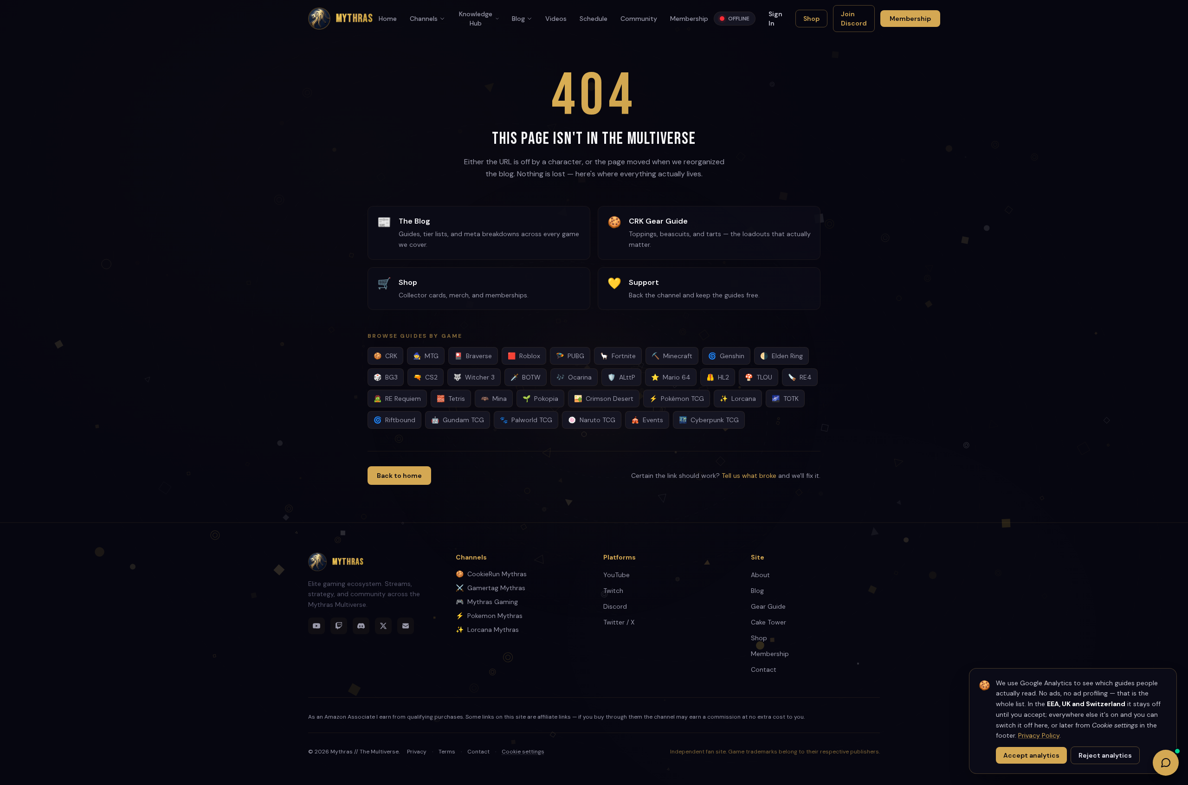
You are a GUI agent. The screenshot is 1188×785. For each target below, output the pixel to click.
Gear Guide (768, 606)
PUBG (570, 356)
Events (647, 420)
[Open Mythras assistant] (1166, 763)
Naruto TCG (591, 420)
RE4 (800, 377)
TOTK (785, 398)
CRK (385, 356)
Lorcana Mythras (487, 629)
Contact (763, 669)
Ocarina (574, 377)
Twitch (613, 590)
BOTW (525, 377)
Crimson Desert (603, 398)
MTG (426, 356)
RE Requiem (397, 398)
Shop (811, 18)
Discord (615, 606)
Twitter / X (618, 622)
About (760, 575)
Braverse (473, 356)
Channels (424, 18)
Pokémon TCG (676, 398)
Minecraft (672, 356)
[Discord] (361, 626)
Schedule (593, 18)
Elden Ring (781, 356)
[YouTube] (316, 626)
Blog (518, 18)
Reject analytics (1105, 755)
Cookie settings (523, 751)
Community (638, 18)
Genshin (726, 356)
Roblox (524, 356)
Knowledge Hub (475, 18)
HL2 (717, 377)
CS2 (425, 377)
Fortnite (618, 356)
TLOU (758, 377)
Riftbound (394, 420)
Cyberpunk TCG (709, 420)
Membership (689, 18)
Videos (556, 18)
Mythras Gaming (487, 602)
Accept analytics (1031, 755)
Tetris (451, 398)
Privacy (416, 751)
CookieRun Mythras (491, 574)
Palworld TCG (526, 420)
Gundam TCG (457, 420)
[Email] (405, 626)
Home (388, 18)
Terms (447, 751)
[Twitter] (383, 626)
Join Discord (854, 18)
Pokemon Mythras (489, 615)
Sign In (775, 18)
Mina (494, 398)
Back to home (399, 475)
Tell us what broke (749, 475)
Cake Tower (768, 622)
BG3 (386, 377)
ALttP (621, 377)
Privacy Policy (1038, 735)
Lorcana (738, 398)
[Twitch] (338, 626)
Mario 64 (671, 377)
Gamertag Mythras (490, 588)
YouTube (616, 575)
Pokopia (540, 398)
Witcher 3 (474, 377)
